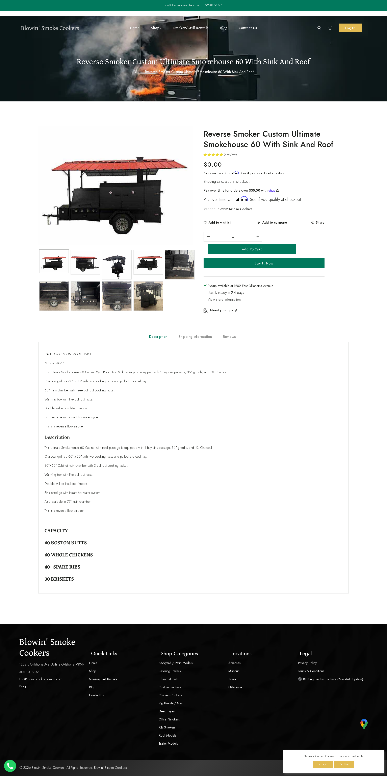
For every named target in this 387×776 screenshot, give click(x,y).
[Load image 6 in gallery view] (54, 296)
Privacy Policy (307, 663)
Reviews (229, 336)
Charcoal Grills (169, 679)
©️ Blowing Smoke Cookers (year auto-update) (330, 679)
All (135, 71)
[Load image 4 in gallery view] (148, 262)
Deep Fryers (167, 711)
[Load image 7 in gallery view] (85, 296)
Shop (92, 671)
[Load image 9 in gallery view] (148, 296)
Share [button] (320, 222)
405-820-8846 (29, 672)
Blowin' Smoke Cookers (234, 209)
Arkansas (234, 663)
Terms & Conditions (311, 671)
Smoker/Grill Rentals (103, 679)
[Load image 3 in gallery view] (117, 264)
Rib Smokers (167, 727)
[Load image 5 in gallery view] (180, 264)
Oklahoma (235, 687)
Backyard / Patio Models (176, 663)
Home (93, 663)
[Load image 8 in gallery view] (117, 296)
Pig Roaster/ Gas (171, 703)
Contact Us (96, 695)
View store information (224, 299)
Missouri (233, 671)
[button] (330, 28)
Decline (344, 764)
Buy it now (264, 263)
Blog (92, 687)
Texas (232, 679)
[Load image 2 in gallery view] (85, 262)
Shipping (210, 181)
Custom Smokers (170, 687)
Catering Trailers (170, 671)
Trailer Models (168, 743)
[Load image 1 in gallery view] (54, 261)
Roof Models (167, 735)
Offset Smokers (169, 719)
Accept (323, 764)
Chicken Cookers (170, 695)
